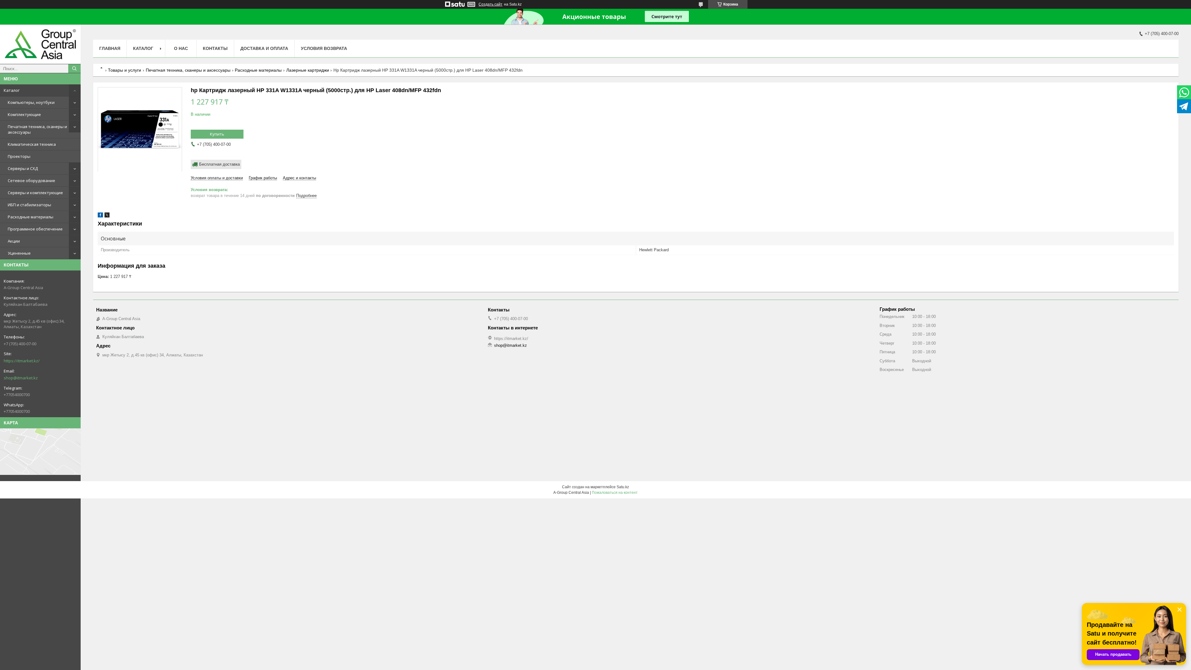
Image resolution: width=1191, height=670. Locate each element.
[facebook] (100, 216)
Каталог (12, 90)
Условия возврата (324, 48)
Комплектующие (24, 114)
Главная (109, 48)
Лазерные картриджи (307, 70)
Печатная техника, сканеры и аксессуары (37, 129)
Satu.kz (623, 487)
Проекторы (19, 156)
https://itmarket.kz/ (22, 361)
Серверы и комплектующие (35, 192)
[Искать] (74, 68)
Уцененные (19, 253)
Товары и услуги (124, 70)
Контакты (215, 48)
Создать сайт (490, 4)
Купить (217, 134)
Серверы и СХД (23, 168)
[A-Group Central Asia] (40, 44)
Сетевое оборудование (31, 180)
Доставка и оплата (264, 48)
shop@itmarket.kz (21, 378)
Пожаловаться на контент (615, 492)
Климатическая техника (32, 144)
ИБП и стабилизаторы (29, 205)
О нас (181, 48)
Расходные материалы (30, 217)
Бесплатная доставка (219, 164)
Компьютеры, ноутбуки (31, 102)
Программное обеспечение (35, 229)
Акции (14, 241)
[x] (107, 216)
